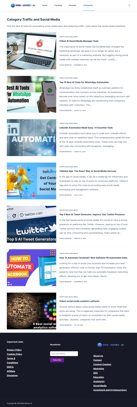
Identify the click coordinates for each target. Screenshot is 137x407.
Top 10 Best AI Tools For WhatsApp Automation (84, 82)
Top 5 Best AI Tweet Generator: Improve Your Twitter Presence (92, 214)
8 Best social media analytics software (79, 301)
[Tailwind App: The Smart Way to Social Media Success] (31, 181)
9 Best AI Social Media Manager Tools (78, 41)
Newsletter (55, 344)
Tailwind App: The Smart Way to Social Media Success (87, 171)
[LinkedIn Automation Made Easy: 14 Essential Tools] (31, 137)
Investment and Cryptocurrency (110, 390)
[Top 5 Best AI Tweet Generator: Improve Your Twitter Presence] (31, 224)
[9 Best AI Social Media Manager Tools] (31, 51)
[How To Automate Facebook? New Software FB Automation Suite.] (31, 267)
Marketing (98, 368)
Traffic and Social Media (68, 37)
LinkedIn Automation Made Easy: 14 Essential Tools (86, 127)
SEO (95, 373)
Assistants (98, 381)
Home (44, 5)
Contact (97, 360)
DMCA (10, 367)
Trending (58, 5)
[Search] (129, 5)
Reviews (72, 5)
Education (98, 377)
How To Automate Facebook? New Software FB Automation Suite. (93, 257)
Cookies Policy (14, 354)
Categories (88, 5)
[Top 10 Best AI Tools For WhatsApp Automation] (31, 94)
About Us (98, 356)
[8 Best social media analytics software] (31, 311)
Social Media (100, 385)
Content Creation (102, 364)
